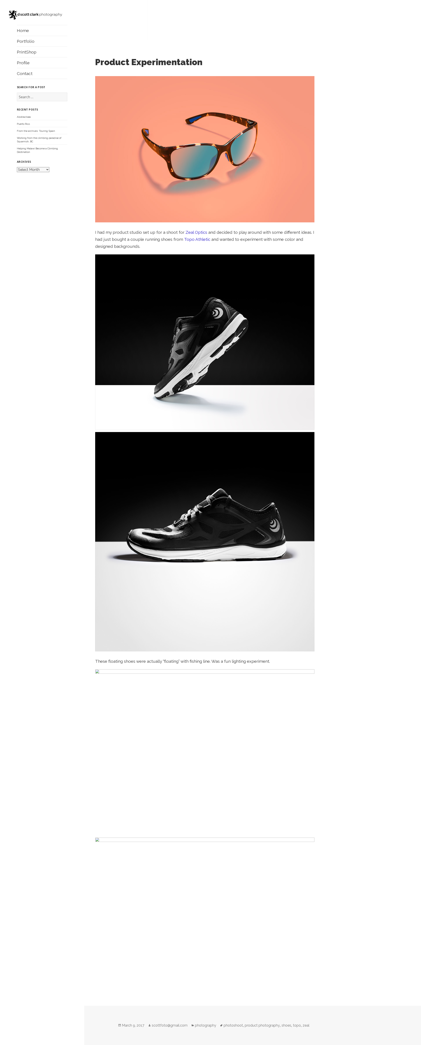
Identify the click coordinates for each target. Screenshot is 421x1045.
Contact (24, 73)
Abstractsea (24, 116)
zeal (306, 1025)
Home (23, 30)
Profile (23, 62)
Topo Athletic (197, 239)
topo (297, 1025)
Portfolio (25, 41)
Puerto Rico (23, 123)
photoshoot (233, 1025)
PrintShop (26, 52)
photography (205, 1025)
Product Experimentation (148, 62)
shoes (286, 1025)
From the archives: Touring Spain (36, 130)
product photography (262, 1025)
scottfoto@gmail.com (169, 1025)
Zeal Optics (196, 232)
